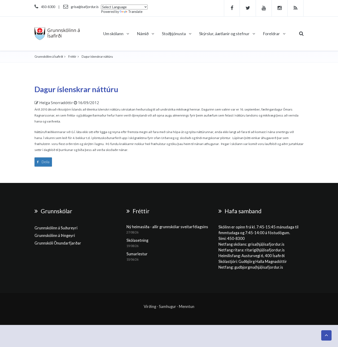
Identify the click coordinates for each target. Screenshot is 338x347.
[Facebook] (232, 8)
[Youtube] (264, 8)
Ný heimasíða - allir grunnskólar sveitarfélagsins (167, 227)
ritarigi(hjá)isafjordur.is (265, 250)
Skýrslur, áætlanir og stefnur (224, 33)
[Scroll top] (326, 335)
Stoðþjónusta (174, 33)
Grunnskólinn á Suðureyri (55, 228)
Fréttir (72, 56)
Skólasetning (137, 240)
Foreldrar (272, 33)
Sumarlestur (137, 254)
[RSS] (296, 8)
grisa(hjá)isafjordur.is (266, 244)
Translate (135, 12)
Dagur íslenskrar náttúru (76, 89)
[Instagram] (280, 8)
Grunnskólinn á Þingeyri (54, 235)
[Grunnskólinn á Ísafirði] (57, 34)
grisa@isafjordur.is (85, 7)
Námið (143, 33)
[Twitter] (248, 8)
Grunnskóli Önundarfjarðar (57, 243)
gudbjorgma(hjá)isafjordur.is (259, 267)
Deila (45, 162)
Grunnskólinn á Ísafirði (48, 56)
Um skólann (113, 33)
